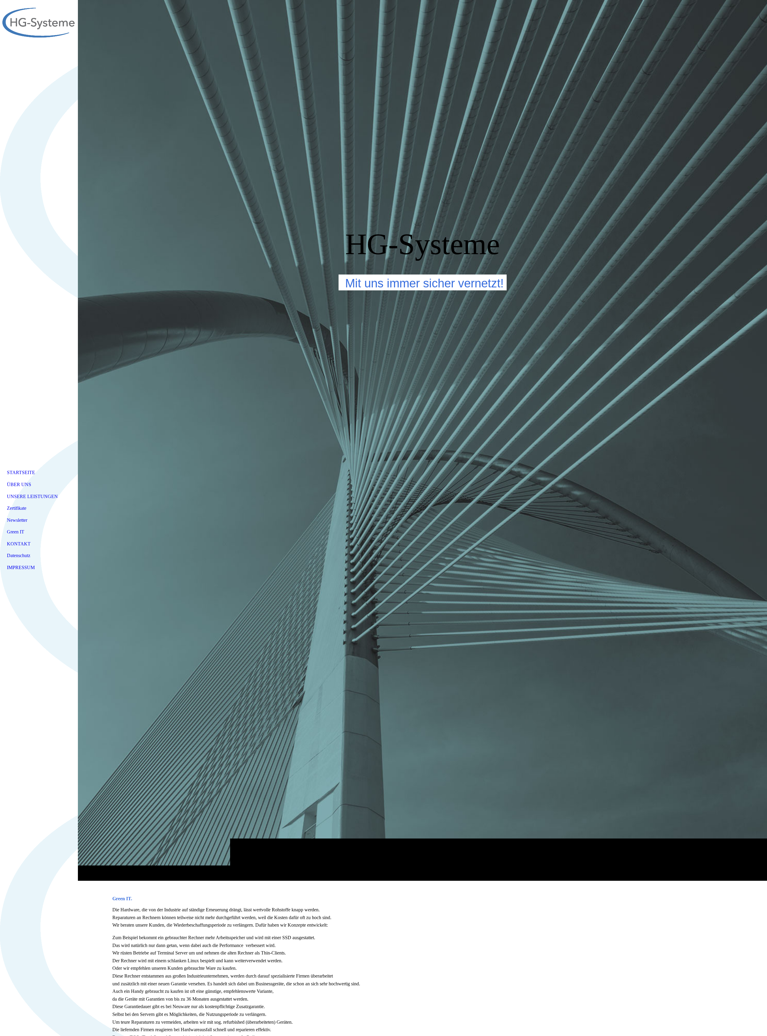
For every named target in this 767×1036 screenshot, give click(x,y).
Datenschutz (18, 555)
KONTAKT (19, 543)
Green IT (15, 531)
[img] (422, 440)
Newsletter (17, 520)
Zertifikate (16, 508)
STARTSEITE (21, 472)
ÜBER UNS (19, 484)
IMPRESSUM (21, 567)
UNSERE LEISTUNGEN (32, 496)
